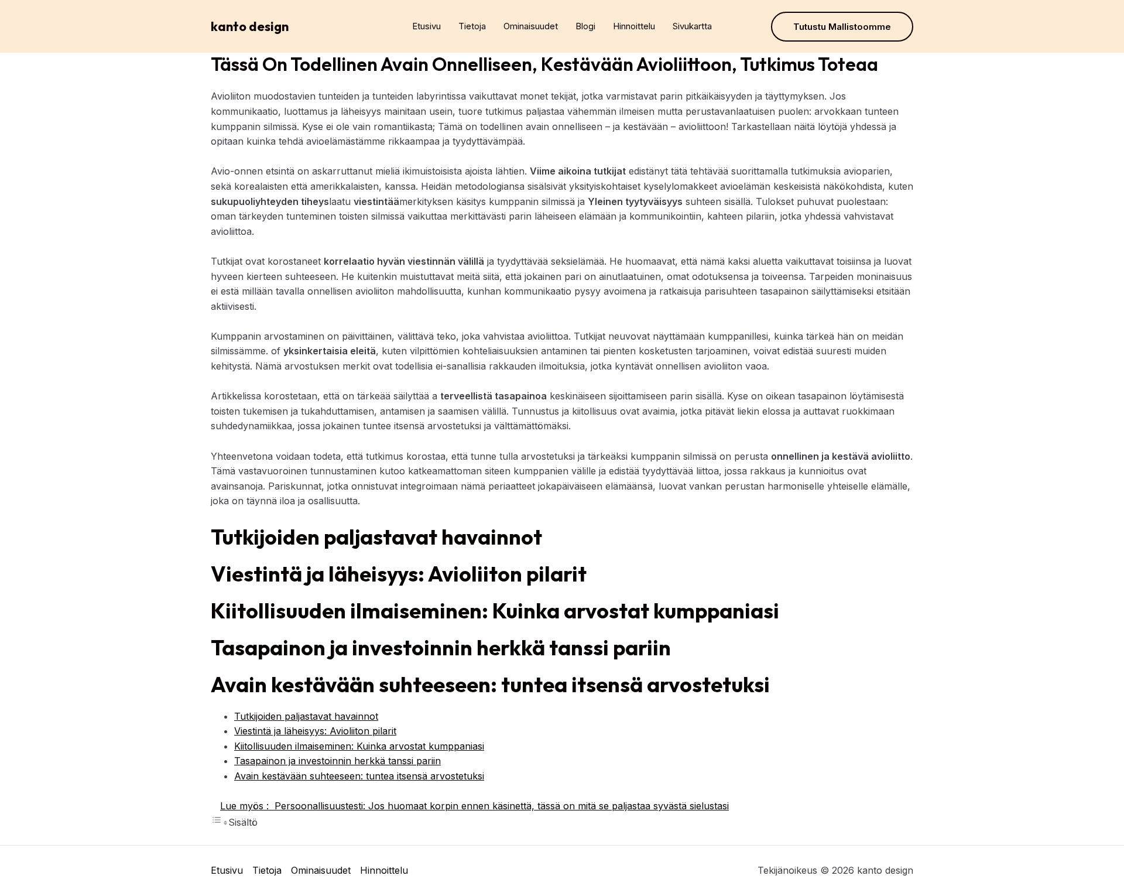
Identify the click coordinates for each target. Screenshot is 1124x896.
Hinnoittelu (634, 26)
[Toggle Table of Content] (219, 822)
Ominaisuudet (530, 26)
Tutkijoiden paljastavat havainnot (306, 716)
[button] (842, 27)
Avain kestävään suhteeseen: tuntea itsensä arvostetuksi (359, 776)
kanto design (250, 26)
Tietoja (472, 26)
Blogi (585, 26)
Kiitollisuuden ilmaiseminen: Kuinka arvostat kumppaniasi (359, 746)
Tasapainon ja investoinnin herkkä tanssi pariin (337, 761)
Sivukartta (692, 26)
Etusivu (426, 26)
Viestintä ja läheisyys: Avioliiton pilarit (315, 731)
